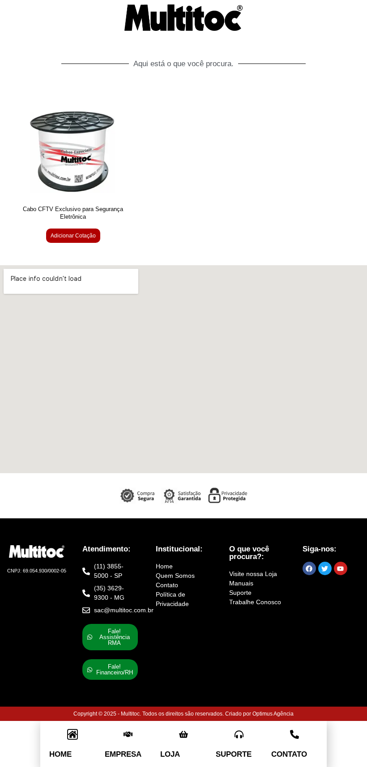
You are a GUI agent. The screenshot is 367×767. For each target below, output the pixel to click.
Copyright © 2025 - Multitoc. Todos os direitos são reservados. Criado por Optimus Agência (183, 714)
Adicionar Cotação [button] (73, 236)
